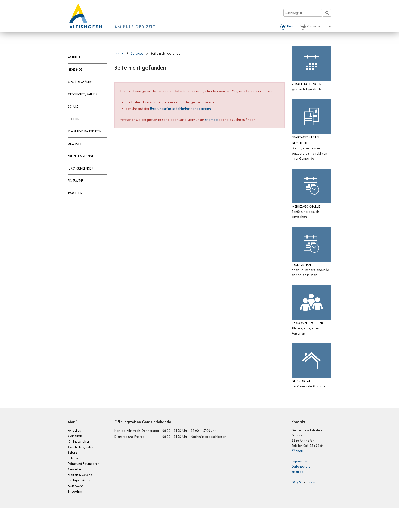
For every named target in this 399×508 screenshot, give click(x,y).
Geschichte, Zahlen (82, 94)
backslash (313, 482)
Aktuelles (75, 57)
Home (291, 26)
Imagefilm (75, 193)
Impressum (299, 461)
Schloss (74, 119)
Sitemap (211, 119)
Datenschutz (301, 466)
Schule (73, 106)
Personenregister (307, 322)
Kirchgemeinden (80, 168)
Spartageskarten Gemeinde (306, 140)
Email (299, 451)
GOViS (296, 482)
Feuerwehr (76, 180)
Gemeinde (75, 69)
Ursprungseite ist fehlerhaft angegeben (180, 108)
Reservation (302, 264)
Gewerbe (74, 143)
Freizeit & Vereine (81, 156)
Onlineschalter (80, 81)
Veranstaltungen (319, 26)
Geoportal (301, 381)
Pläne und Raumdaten (85, 131)
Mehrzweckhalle (306, 206)
